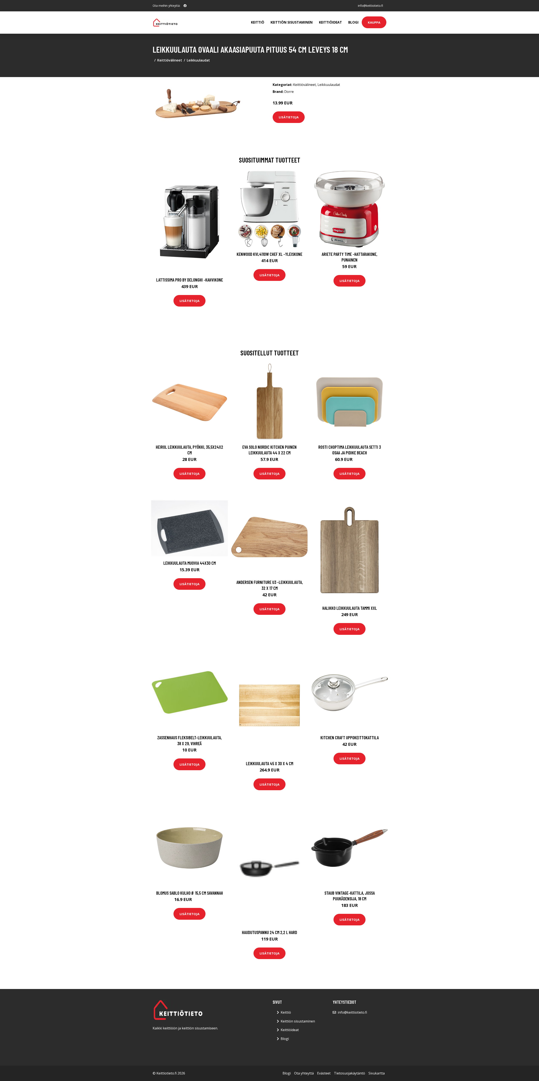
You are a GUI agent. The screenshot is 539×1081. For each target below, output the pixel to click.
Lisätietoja (289, 117)
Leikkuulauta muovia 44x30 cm (189, 563)
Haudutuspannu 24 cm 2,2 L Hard (269, 932)
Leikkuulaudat (198, 60)
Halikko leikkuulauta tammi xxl (349, 608)
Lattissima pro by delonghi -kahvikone (189, 279)
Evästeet (324, 1073)
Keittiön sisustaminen (292, 22)
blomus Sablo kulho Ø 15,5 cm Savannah (189, 892)
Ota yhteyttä (304, 1073)
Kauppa (374, 22)
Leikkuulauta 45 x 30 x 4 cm (269, 763)
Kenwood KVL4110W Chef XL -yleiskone (269, 254)
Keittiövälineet (169, 60)
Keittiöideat (330, 22)
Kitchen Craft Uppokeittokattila (349, 737)
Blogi (353, 22)
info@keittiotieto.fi (370, 6)
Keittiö (257, 22)
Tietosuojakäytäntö (349, 1073)
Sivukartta (376, 1073)
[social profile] (185, 6)
